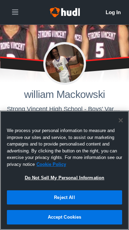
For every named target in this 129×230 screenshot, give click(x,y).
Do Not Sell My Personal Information (65, 177)
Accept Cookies (65, 217)
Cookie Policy (51, 164)
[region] (64, 170)
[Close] (120, 120)
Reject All (64, 197)
